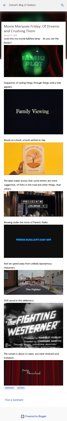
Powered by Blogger (36, 416)
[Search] (62, 5)
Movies (21, 388)
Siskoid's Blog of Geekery (22, 5)
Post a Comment (14, 400)
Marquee (9, 388)
